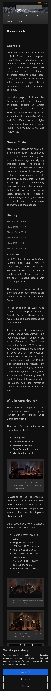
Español (44, 3)
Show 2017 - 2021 (16, 242)
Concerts (35, 15)
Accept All (25, 672)
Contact (10, 21)
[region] (25, 668)
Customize (25, 679)
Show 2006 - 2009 (16, 221)
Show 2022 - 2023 (16, 248)
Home (9, 15)
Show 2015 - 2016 (16, 237)
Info (26, 15)
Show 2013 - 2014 (16, 232)
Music (18, 15)
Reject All (25, 686)
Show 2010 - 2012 (16, 226)
